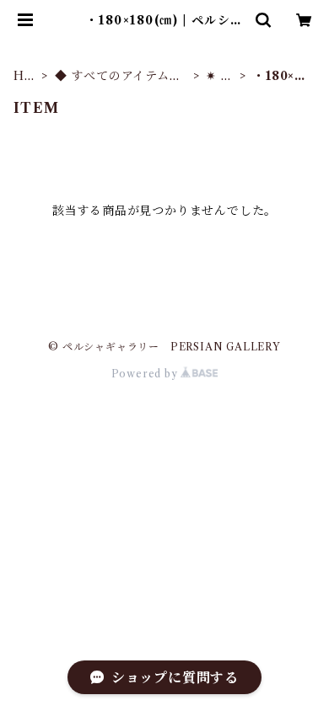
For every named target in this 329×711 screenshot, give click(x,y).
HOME (24, 76)
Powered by (146, 373)
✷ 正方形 (219, 76)
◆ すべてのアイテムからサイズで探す (118, 76)
